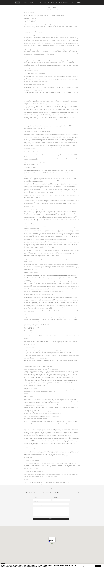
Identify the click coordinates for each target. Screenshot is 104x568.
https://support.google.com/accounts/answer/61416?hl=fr (40, 415)
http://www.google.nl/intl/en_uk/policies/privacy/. (34, 385)
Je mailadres (55, 497)
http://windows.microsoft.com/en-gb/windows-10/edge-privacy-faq (46, 413)
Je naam (34, 497)
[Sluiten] (102, 566)
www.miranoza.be (43, 26)
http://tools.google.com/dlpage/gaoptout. (60, 423)
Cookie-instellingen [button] (81, 566)
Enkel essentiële (90, 566)
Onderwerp (35, 501)
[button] (78, 2)
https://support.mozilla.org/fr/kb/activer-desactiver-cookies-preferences (43, 416)
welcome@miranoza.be (29, 172)
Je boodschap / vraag (37, 505)
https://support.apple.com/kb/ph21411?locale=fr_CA (38, 418)
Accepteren (98, 566)
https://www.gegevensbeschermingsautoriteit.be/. (34, 321)
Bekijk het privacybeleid (42, 566)
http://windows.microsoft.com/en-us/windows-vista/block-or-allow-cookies (48, 412)
